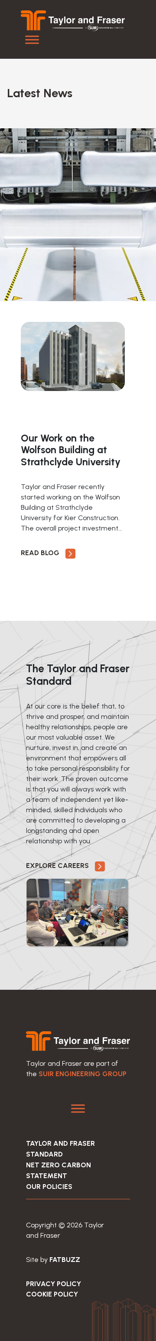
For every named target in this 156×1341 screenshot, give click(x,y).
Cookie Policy (52, 1294)
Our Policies (49, 1186)
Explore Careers (58, 865)
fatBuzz (64, 1259)
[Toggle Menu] (32, 40)
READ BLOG (41, 553)
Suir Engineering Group (83, 1074)
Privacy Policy (53, 1284)
